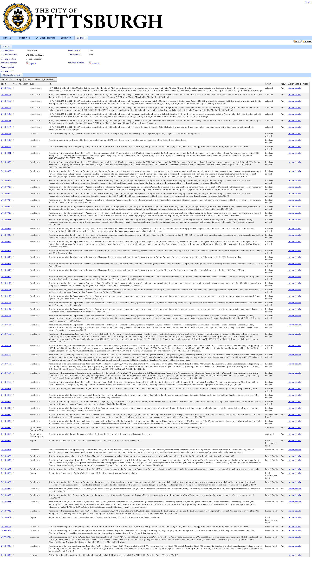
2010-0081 (6, 153)
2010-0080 (6, 414)
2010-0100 (6, 283)
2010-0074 (6, 401)
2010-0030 (6, 495)
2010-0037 (6, 469)
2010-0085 (6, 187)
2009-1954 (6, 530)
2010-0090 (6, 408)
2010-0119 (6, 107)
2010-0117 (6, 94)
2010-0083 (6, 171)
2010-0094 (6, 241)
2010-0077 (6, 517)
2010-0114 (6, 373)
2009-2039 (6, 537)
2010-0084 (6, 180)
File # (3, 83)
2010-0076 (6, 473)
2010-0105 (6, 315)
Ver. (15, 83)
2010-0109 (6, 146)
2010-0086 (6, 193)
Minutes (95, 63)
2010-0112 (6, 354)
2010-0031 (6, 501)
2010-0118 (6, 101)
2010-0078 (6, 388)
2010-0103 (6, 302)
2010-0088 (6, 206)
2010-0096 (6, 257)
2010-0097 (6, 263)
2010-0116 (6, 88)
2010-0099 (6, 276)
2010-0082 (6, 162)
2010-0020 (6, 427)
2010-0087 (6, 200)
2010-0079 (6, 395)
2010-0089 (6, 213)
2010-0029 (6, 488)
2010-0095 (6, 250)
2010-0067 (6, 434)
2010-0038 (6, 555)
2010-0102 (6, 296)
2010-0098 (6, 270)
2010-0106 (6, 324)
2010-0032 (6, 511)
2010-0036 (6, 546)
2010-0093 (6, 235)
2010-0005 (6, 449)
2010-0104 (6, 309)
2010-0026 (6, 456)
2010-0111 (6, 345)
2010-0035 (6, 460)
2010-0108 (6, 140)
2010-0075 (6, 440)
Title (50, 83)
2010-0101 (6, 289)
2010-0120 (6, 114)
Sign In (308, 2)
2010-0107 (6, 133)
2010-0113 (6, 364)
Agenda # (23, 83)
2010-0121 (6, 120)
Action (268, 83)
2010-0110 (6, 334)
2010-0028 (6, 482)
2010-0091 (6, 219)
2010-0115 (6, 382)
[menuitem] (7, 79)
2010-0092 (6, 228)
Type (32, 83)
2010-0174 (6, 127)
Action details (294, 88)
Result (283, 83)
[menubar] (28, 79)
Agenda (32, 63)
